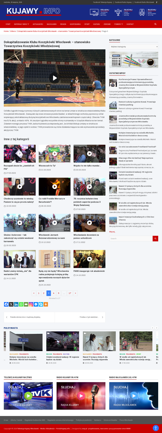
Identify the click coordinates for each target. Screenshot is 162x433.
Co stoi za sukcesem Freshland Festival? (137, 147)
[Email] (26, 304)
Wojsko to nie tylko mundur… (87, 165)
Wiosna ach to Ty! (47, 165)
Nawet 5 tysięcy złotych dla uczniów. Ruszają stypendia (58, 358)
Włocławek (52, 24)
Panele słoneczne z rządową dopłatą (25, 317)
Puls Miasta (20, 354)
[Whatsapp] (21, 304)
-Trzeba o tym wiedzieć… (89, 317)
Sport (87, 24)
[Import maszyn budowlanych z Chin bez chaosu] (113, 220)
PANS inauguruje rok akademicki (89, 271)
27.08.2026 (89, 363)
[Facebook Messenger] (36, 304)
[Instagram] (31, 304)
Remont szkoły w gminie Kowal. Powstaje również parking (134, 358)
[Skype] (41, 304)
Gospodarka (75, 24)
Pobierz (117, 24)
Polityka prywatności (84, 420)
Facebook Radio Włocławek (144, 2)
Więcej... (112, 232)
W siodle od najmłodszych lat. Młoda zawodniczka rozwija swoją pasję (98, 359)
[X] (11, 304)
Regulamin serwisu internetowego (61, 420)
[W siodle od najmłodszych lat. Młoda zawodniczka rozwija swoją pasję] (113, 206)
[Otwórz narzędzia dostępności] (156, 428)
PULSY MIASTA (11, 328)
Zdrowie (107, 24)
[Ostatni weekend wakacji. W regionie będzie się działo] (113, 175)
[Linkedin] (16, 304)
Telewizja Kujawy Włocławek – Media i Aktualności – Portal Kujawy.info (43, 428)
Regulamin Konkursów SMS (35, 420)
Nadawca (97, 420)
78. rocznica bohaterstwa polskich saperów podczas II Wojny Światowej (87, 201)
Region (63, 24)
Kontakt (130, 24)
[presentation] (152, 328)
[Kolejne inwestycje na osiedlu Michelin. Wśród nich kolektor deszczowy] (113, 136)
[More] (46, 304)
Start (8, 24)
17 (70, 293)
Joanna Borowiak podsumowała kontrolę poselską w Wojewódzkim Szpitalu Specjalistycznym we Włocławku (137, 119)
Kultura (96, 24)
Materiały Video (20, 24)
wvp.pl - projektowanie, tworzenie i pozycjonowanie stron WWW (106, 428)
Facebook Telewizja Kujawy (102, 2)
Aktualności (38, 24)
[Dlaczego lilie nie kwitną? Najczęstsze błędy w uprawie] (113, 161)
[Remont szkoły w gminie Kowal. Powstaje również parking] (113, 105)
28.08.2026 (16, 363)
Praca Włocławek (126, 420)
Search (155, 238)
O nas (6, 420)
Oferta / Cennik (16, 420)
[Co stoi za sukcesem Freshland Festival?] (113, 150)
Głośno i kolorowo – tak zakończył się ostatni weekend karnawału (18, 238)
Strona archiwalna (110, 420)
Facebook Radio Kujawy (123, 2)
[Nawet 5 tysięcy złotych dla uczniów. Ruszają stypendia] (113, 189)
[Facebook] (156, 2)
